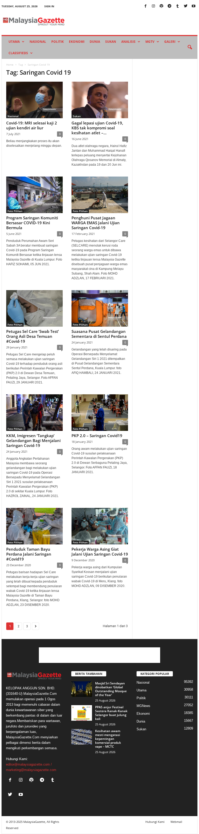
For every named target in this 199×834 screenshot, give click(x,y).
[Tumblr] (177, 6)
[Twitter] (185, 6)
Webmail (176, 822)
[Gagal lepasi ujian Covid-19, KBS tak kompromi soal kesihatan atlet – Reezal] (100, 100)
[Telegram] (169, 6)
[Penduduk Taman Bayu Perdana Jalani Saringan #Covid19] (34, 526)
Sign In (49, 6)
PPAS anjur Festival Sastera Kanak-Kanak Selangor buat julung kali (111, 713)
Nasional (38, 41)
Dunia (95, 41)
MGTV (149, 41)
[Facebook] (145, 6)
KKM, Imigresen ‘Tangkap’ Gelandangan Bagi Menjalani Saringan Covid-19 (33, 440)
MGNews (143, 706)
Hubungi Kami (155, 822)
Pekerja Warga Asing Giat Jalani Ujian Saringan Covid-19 (100, 551)
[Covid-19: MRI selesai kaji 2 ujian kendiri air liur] (34, 100)
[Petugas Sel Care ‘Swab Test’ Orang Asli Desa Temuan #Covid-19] (34, 308)
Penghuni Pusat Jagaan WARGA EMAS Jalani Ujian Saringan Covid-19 (96, 222)
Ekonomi (76, 41)
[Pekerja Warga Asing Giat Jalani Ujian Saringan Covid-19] (100, 526)
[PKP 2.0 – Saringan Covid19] (100, 412)
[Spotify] (161, 6)
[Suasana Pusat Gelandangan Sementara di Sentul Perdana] (100, 308)
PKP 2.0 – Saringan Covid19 (97, 435)
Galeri (169, 41)
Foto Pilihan (15, 211)
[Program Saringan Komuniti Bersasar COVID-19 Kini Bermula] (34, 195)
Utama (14, 41)
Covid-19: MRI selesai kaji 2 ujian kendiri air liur (31, 125)
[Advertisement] (99, 655)
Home (9, 64)
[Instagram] (153, 6)
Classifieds (18, 53)
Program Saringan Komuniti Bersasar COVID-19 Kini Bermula (32, 222)
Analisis (128, 41)
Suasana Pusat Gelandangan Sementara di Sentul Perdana (99, 334)
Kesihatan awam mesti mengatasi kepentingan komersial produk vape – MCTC (108, 739)
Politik (57, 41)
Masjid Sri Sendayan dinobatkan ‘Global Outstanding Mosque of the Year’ (111, 689)
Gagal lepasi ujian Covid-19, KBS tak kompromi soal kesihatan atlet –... (97, 127)
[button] (189, 47)
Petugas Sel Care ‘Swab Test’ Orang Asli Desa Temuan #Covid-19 (32, 336)
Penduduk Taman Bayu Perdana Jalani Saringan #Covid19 (28, 554)
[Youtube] (193, 6)
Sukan (110, 41)
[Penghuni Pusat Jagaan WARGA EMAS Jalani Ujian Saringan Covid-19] (100, 195)
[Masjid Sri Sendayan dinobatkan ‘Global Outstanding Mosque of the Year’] (81, 689)
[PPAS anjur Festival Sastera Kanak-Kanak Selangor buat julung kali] (81, 713)
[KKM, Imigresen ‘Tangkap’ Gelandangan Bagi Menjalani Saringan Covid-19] (34, 412)
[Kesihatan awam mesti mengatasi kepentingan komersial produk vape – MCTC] (81, 737)
